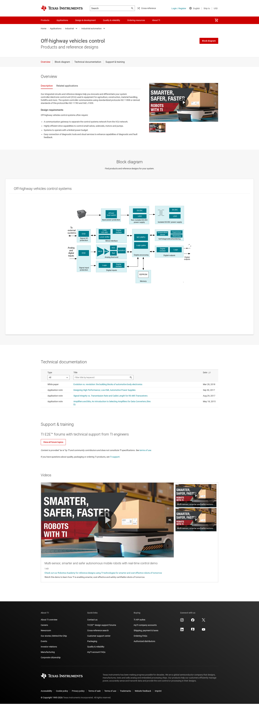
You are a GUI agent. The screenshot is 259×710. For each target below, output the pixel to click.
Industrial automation (91, 28)
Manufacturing (48, 652)
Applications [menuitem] (62, 20)
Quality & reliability (95, 646)
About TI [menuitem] (156, 20)
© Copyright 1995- (52, 697)
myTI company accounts (145, 625)
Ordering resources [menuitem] (136, 20)
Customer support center (98, 636)
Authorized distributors (144, 641)
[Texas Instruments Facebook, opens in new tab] (193, 621)
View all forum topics (53, 442)
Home (43, 28)
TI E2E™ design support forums (101, 625)
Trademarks (125, 691)
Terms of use (110, 691)
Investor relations (49, 646)
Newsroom (46, 630)
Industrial (69, 28)
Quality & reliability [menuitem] (111, 20)
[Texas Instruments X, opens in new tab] (203, 621)
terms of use (145, 450)
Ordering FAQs (140, 636)
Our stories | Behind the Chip (54, 636)
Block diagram (209, 41)
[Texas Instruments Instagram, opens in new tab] (182, 621)
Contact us (92, 619)
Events (44, 641)
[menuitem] (216, 20)
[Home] (62, 8)
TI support (115, 457)
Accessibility (46, 691)
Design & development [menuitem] (85, 20)
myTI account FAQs (96, 652)
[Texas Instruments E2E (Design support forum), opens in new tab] (193, 630)
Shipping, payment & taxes (146, 630)
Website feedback (143, 691)
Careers (44, 625)
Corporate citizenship (51, 657)
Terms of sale (94, 691)
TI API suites (139, 619)
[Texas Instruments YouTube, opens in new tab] (203, 630)
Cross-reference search (98, 630)
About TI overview (49, 619)
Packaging (92, 641)
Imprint (158, 691)
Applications (55, 28)
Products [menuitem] (45, 20)
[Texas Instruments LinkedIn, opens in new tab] (182, 630)
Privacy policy (78, 691)
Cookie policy (62, 691)
